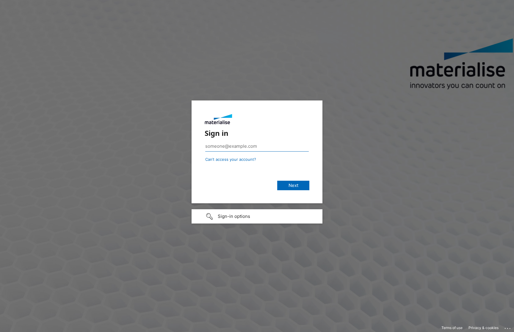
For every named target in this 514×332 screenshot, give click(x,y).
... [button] (508, 327)
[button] (257, 216)
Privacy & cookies (483, 327)
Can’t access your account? (230, 159)
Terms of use (452, 327)
